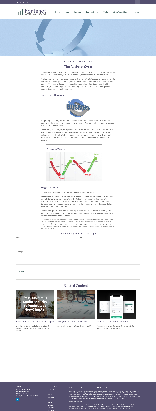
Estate (50, 394)
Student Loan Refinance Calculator (112, 322)
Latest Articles (52, 408)
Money (50, 402)
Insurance (51, 397)
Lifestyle (50, 405)
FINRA (107, 406)
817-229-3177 (23, 2)
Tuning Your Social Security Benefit (72, 322)
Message (19, 251)
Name (18, 237)
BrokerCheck (105, 388)
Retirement (51, 389)
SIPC (110, 406)
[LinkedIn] (137, 2)
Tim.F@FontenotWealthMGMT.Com (28, 396)
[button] (57, 12)
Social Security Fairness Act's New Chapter (35, 322)
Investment (51, 392)
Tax (49, 400)
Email (81, 237)
